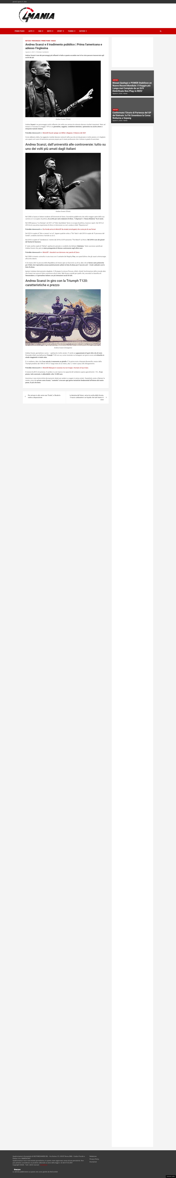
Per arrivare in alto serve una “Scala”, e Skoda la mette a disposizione (44, 396)
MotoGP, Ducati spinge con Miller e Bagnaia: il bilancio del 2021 (64, 133)
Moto (49, 31)
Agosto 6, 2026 (117, 93)
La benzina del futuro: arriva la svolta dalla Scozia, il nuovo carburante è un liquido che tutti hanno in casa (87, 397)
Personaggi (36, 41)
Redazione (93, 1156)
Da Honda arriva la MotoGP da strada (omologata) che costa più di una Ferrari (69, 229)
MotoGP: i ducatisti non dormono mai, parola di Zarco (61, 252)
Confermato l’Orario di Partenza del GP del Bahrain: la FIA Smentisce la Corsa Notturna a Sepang (132, 115)
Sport (59, 31)
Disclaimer (93, 1162)
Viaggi (53, 41)
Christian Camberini (42, 52)
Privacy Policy (94, 1159)
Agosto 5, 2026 (117, 120)
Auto (30, 31)
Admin (125, 93)
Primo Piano (19, 31)
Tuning (71, 31)
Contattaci (43, 1165)
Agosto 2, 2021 (30, 52)
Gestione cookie (171, 1176)
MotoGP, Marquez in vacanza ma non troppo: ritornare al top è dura (65, 368)
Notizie (82, 31)
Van (39, 31)
